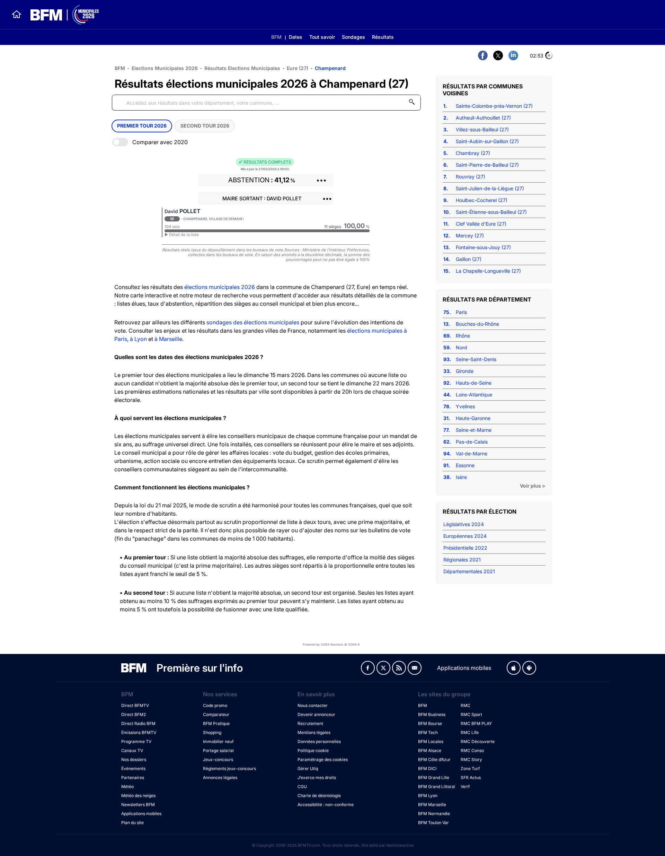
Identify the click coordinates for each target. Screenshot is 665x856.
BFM (276, 37)
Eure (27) (297, 68)
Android (529, 668)
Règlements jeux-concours (229, 768)
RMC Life (470, 732)
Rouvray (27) (470, 177)
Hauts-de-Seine (473, 383)
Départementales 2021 (469, 571)
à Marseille (168, 338)
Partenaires (132, 777)
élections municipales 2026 (219, 286)
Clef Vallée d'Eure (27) (481, 224)
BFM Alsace (429, 750)
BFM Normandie (434, 813)
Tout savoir (322, 37)
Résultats (383, 37)
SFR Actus (471, 777)
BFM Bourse (430, 723)
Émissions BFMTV (138, 732)
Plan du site (132, 822)
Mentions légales (314, 732)
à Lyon (138, 338)
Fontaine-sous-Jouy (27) (483, 247)
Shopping (212, 732)
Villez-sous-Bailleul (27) (482, 129)
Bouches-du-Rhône (477, 324)
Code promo (215, 705)
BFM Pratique (216, 723)
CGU (302, 786)
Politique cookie (313, 750)
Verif (465, 786)
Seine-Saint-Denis (476, 359)
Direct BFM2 (133, 714)
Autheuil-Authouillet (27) (483, 118)
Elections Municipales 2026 (165, 68)
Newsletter (415, 668)
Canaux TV (132, 750)
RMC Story (471, 759)
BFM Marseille (432, 804)
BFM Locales (430, 741)
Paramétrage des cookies (323, 759)
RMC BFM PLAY (476, 723)
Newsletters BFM (138, 804)
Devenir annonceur (316, 714)
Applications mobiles (141, 813)
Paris (461, 312)
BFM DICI (427, 768)
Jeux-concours (218, 759)
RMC (465, 705)
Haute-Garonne (473, 418)
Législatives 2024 (463, 524)
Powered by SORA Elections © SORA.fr (331, 644)
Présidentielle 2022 (465, 548)
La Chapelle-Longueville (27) (488, 271)
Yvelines (465, 406)
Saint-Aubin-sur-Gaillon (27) (487, 141)
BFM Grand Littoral (436, 786)
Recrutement (310, 723)
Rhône (463, 336)
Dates (295, 37)
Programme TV (136, 741)
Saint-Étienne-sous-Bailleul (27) (491, 212)
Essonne (465, 465)
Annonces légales (220, 777)
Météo (127, 786)
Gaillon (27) (468, 259)
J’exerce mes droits (317, 777)
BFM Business (431, 714)
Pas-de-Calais (472, 442)
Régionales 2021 (462, 559)
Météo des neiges (138, 795)
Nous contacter (313, 705)
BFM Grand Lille (433, 777)
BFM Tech (428, 732)
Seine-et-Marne (473, 430)
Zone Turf (470, 768)
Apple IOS (514, 668)
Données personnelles (319, 741)
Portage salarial (218, 750)
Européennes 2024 (465, 536)
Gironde (464, 371)
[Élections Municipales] (60, 15)
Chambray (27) (473, 153)
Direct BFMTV (135, 705)
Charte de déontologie (319, 795)
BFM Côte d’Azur (434, 759)
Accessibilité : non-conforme (326, 804)
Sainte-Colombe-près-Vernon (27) (494, 106)
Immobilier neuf (218, 741)
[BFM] (16, 14)
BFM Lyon (427, 795)
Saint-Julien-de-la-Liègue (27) (490, 188)
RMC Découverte (478, 741)
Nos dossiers (133, 759)
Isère (461, 477)
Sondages (353, 37)
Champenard (330, 68)
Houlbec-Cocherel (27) (481, 200)
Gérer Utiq (308, 768)
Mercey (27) (470, 235)
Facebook (368, 668)
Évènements (133, 768)
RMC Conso (472, 750)
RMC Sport (471, 714)
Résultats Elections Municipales (242, 68)
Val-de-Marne (471, 453)
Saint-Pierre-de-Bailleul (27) (487, 165)
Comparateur (216, 714)
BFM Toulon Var (433, 822)
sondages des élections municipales (252, 322)
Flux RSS (399, 668)
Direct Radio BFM (138, 723)
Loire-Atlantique (474, 395)
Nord (461, 347)
